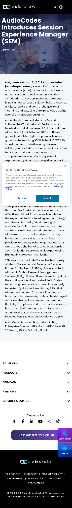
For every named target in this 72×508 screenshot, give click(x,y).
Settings (23, 198)
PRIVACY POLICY (35, 478)
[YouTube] (40, 422)
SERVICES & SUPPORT (17, 401)
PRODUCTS (10, 373)
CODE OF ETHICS (36, 483)
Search (54, 6)
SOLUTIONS (10, 363)
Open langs (61, 7)
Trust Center (12, 474)
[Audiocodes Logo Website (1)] (19, 7)
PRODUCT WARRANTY (52, 474)
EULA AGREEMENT (15, 478)
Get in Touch (64, 438)
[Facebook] (22, 422)
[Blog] (58, 422)
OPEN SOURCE (31, 474)
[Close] (65, 166)
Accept (47, 198)
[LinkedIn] (31, 422)
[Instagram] (49, 422)
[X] (14, 422)
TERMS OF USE (54, 478)
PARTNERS (9, 391)
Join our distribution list (36, 435)
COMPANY (9, 382)
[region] (36, 184)
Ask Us (65, 453)
